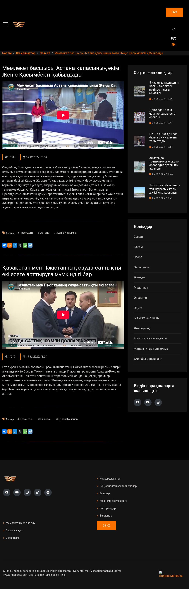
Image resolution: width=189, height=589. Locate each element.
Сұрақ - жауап (14, 530)
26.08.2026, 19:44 (162, 174)
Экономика (142, 267)
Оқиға (138, 308)
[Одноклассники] (9, 245)
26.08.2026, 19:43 (162, 122)
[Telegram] (30, 245)
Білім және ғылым (146, 318)
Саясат (138, 236)
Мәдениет (141, 287)
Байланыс (106, 515)
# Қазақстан (25, 419)
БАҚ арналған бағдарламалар (118, 486)
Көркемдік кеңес (110, 478)
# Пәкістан (44, 419)
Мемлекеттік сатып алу (20, 523)
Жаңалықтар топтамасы (151, 348)
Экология (140, 297)
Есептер (105, 493)
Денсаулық (142, 328)
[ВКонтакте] (4, 245)
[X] (20, 245)
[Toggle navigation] (5, 24)
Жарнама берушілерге (113, 500)
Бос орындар (108, 508)
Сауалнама (13, 537)
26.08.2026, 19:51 (162, 146)
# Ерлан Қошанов (67, 419)
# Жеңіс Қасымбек (65, 232)
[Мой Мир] (15, 245)
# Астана (43, 232)
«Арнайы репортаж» (148, 358)
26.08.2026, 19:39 (162, 98)
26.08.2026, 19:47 (162, 198)
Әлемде (139, 277)
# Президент (25, 232)
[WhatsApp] (25, 245)
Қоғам (138, 247)
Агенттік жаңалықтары (150, 338)
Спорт (138, 257)
